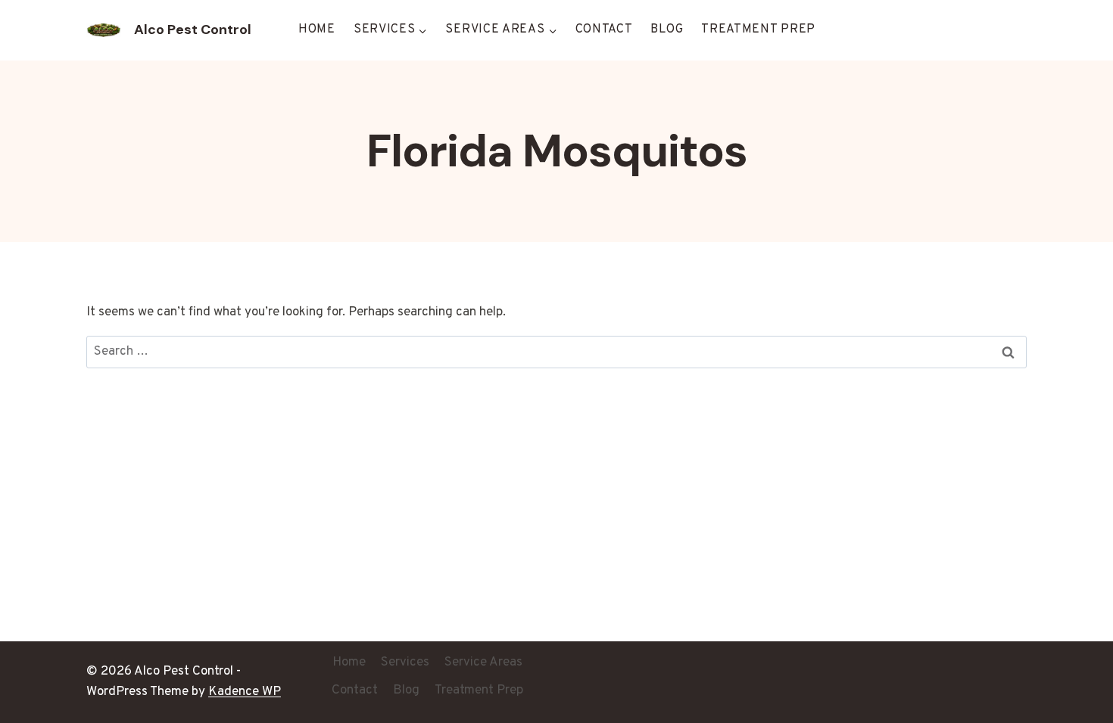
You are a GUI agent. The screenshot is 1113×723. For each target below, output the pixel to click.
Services (405, 662)
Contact (604, 29)
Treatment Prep (758, 29)
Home (316, 29)
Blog (666, 29)
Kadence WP (244, 692)
